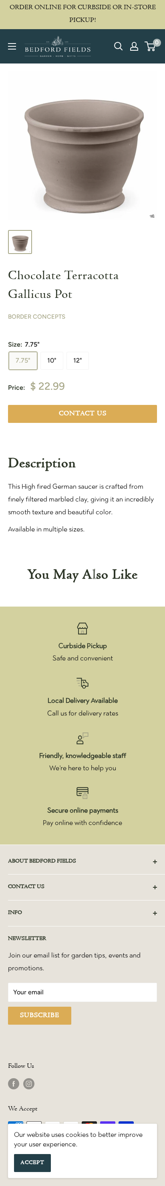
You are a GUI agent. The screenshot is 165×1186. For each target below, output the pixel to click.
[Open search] (118, 46)
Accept (32, 1162)
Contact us (83, 413)
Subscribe (39, 1015)
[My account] (134, 46)
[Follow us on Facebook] (13, 1083)
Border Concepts (36, 316)
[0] (150, 46)
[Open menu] (12, 46)
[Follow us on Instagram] (28, 1083)
